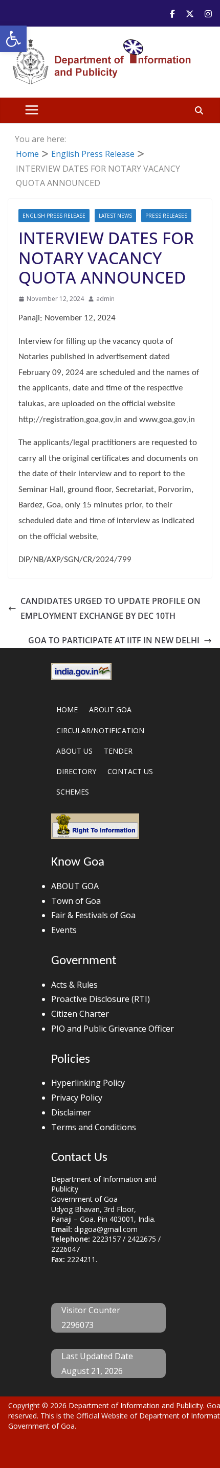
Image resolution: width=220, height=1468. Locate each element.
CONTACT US (130, 771)
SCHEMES (72, 792)
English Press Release (54, 215)
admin (105, 298)
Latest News (115, 215)
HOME (67, 709)
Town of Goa (76, 900)
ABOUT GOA (110, 709)
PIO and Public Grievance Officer (112, 1028)
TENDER (118, 751)
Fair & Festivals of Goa (93, 915)
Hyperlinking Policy (88, 1082)
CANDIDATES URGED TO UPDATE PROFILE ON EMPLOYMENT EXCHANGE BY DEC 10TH (110, 608)
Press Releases (166, 215)
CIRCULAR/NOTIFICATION (100, 730)
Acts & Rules (74, 984)
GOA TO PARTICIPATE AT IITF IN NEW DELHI (114, 640)
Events (64, 930)
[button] (13, 39)
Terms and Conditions (93, 1127)
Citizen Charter (80, 1013)
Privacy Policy (76, 1097)
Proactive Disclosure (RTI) (100, 999)
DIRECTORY (76, 771)
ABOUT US (74, 751)
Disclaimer (71, 1112)
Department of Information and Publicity (136, 1405)
